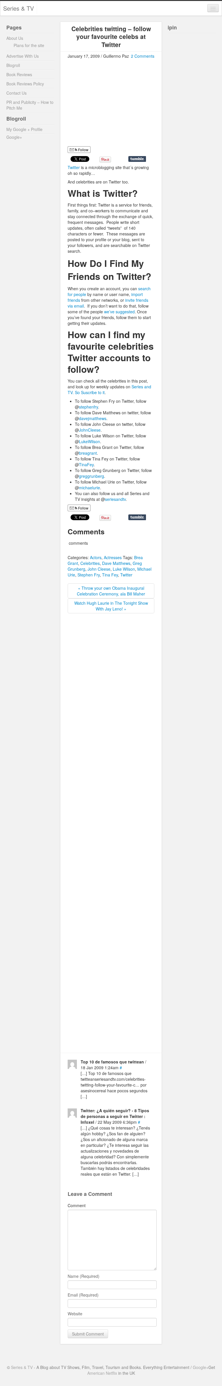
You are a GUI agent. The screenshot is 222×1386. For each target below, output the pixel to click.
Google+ (14, 137)
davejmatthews (92, 418)
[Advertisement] (116, 105)
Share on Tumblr (137, 159)
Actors (95, 557)
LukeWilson (89, 441)
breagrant (88, 453)
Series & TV (18, 8)
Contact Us (16, 93)
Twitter (74, 167)
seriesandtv (115, 499)
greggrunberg (91, 476)
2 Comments (142, 56)
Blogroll (13, 65)
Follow (82, 149)
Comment (77, 1205)
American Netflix (102, 1373)
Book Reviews (19, 74)
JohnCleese (90, 430)
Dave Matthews (116, 563)
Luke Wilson (124, 569)
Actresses (113, 557)
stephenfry (88, 407)
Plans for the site (29, 45)
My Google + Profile (24, 129)
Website (75, 1313)
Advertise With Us (22, 56)
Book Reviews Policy (25, 84)
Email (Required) (83, 1295)
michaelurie (89, 487)
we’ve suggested (119, 311)
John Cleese (99, 569)
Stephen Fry (88, 575)
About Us (14, 38)
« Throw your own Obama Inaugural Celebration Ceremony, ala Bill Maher (111, 591)
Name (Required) (83, 1276)
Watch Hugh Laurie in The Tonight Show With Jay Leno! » (111, 606)
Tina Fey (110, 575)
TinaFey (86, 464)
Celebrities (90, 563)
